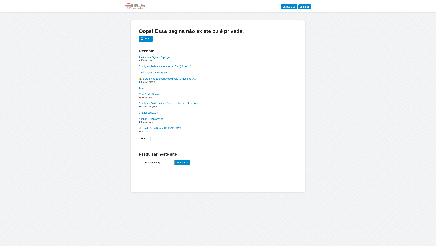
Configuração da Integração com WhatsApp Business (168, 103)
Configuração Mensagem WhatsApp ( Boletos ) (165, 66)
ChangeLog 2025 (148, 112)
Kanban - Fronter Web (151, 118)
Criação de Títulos (149, 94)
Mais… (145, 138)
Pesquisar (182, 162)
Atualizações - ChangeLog (153, 72)
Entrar (306, 6)
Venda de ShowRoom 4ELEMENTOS (160, 128)
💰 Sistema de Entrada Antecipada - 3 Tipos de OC (167, 78)
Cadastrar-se (289, 6)
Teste (142, 88)
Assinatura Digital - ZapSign (154, 57)
